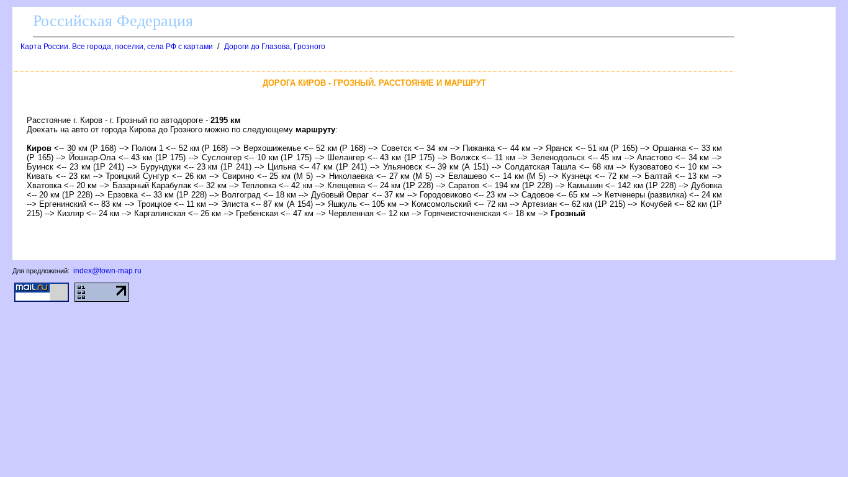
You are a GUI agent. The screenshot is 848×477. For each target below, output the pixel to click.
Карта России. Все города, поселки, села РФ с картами (116, 46)
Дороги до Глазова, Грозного (274, 46)
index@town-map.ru (107, 270)
